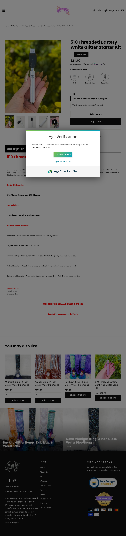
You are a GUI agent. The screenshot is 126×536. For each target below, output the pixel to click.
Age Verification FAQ (63, 162)
